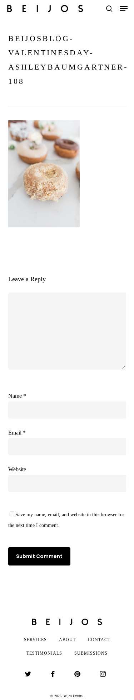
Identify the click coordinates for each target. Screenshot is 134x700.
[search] (109, 8)
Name (17, 396)
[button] (124, 8)
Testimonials (44, 653)
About (67, 639)
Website (17, 469)
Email (17, 433)
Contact (99, 639)
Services (35, 639)
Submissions (91, 653)
